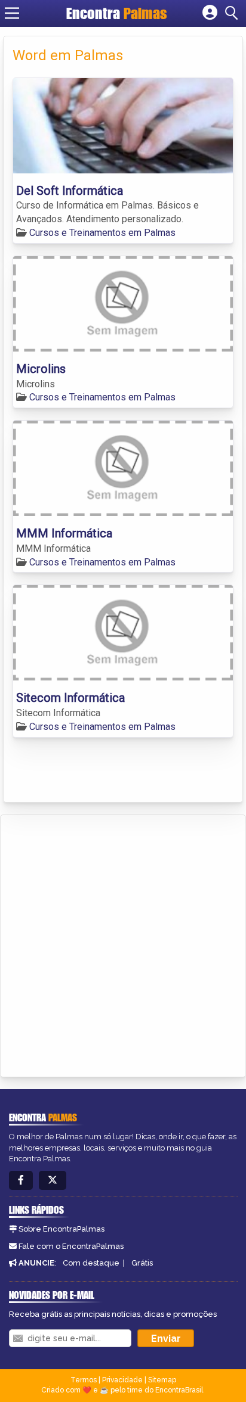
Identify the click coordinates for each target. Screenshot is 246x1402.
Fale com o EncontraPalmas (71, 1246)
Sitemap (162, 1380)
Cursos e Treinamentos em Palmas (102, 232)
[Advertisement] (123, 944)
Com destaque (91, 1262)
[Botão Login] (209, 13)
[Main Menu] (12, 13)
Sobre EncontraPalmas (61, 1228)
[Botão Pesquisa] (233, 13)
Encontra (116, 13)
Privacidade (122, 1380)
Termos (83, 1380)
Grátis (142, 1262)
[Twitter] (52, 1180)
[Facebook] (21, 1180)
